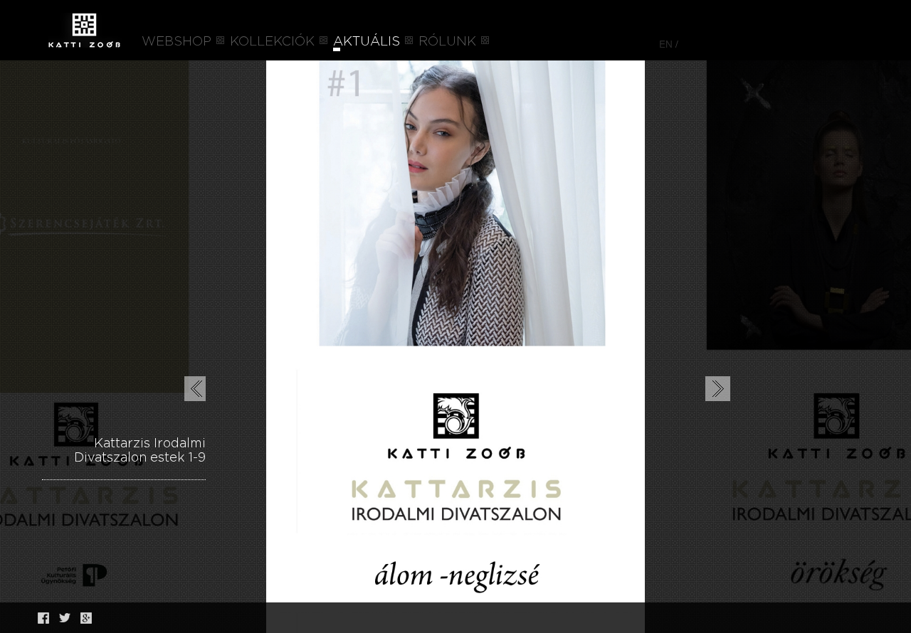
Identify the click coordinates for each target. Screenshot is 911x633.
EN (666, 43)
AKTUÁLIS (366, 42)
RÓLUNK (447, 42)
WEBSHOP (176, 42)
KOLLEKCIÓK (272, 42)
